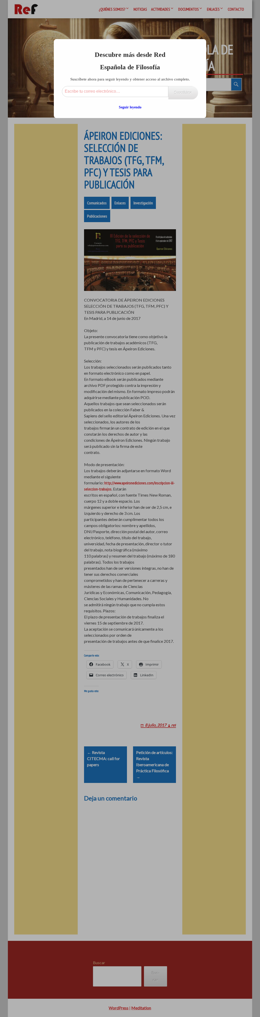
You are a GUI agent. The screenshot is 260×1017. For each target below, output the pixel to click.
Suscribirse (183, 92)
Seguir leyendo (130, 107)
